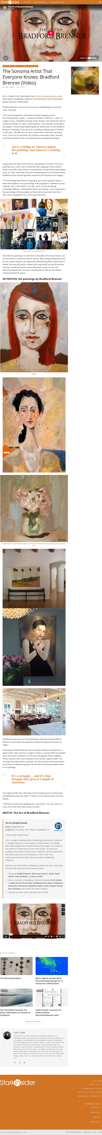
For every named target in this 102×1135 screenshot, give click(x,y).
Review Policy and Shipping (73, 1132)
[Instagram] (15, 1062)
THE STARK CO (95, 1107)
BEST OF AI (96, 1084)
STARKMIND (96, 1117)
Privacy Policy (86, 1132)
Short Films (19, 66)
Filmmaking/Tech (40, 2)
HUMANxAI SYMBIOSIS (90, 1096)
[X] (19, 1062)
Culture (28, 2)
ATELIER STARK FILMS (90, 1092)
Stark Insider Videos (31, 66)
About (100, 1132)
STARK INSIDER (95, 1112)
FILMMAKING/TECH (92, 1088)
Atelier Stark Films (57, 2)
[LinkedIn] (24, 1062)
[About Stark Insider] (85, 80)
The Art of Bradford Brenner (47, 96)
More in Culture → (34, 1022)
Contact (94, 1132)
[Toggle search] (100, 2)
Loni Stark (9, 87)
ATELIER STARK (95, 1122)
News (12, 66)
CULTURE (97, 1081)
